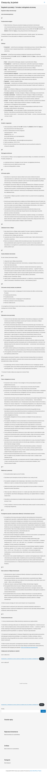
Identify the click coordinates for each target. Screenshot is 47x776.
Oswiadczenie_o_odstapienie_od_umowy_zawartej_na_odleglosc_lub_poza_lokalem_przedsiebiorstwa (19, 658)
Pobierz (41, 658)
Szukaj (2, 708)
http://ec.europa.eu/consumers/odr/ (29, 647)
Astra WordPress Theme (35, 770)
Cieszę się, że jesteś (9, 2)
